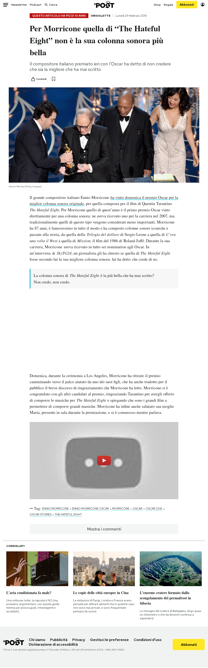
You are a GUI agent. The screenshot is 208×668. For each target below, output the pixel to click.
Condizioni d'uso (147, 639)
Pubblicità (58, 639)
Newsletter (19, 5)
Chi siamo (37, 639)
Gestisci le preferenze (109, 639)
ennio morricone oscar (90, 508)
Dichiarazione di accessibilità (53, 644)
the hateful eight (68, 514)
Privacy (78, 639)
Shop (157, 5)
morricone (120, 508)
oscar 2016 (154, 508)
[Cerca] (46, 4)
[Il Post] (104, 4)
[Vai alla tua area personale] (202, 4)
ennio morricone (55, 508)
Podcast (35, 5)
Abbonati (187, 4)
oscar (137, 508)
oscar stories (40, 514)
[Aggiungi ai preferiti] (53, 79)
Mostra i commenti (104, 529)
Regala (168, 5)
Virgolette (100, 15)
